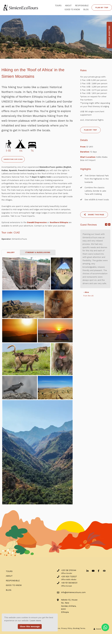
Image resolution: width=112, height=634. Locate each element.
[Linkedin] (87, 571)
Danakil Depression (37, 222)
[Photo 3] (23, 304)
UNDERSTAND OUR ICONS (13, 159)
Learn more (35, 620)
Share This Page (95, 215)
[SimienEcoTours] (21, 7)
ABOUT (68, 6)
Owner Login (100, 629)
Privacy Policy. (67, 628)
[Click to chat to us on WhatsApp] (105, 627)
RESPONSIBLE (82, 6)
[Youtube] (93, 571)
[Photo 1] (26, 273)
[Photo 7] (26, 359)
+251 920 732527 (69, 576)
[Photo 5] (19, 330)
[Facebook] (99, 571)
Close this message (30, 626)
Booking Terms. (79, 628)
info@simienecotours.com (73, 592)
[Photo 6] (55, 330)
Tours (58, 6)
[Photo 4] (59, 304)
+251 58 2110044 (68, 570)
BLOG (86, 9)
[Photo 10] (55, 387)
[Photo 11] (37, 452)
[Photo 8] (62, 359)
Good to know (72, 9)
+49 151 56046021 (69, 583)
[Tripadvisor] (104, 571)
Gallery (11, 252)
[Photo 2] (62, 273)
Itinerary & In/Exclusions (37, 252)
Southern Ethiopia (59, 222)
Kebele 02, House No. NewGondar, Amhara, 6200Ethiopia (69, 606)
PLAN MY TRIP (101, 8)
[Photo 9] (19, 387)
